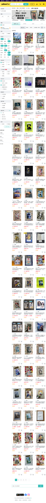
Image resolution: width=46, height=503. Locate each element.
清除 (9, 110)
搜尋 (41, 486)
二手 (42, 23)
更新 (30, 498)
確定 (8, 19)
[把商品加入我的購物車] (21, 52)
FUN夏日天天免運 (36, 20)
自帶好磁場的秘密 (15, 20)
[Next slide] (21, 38)
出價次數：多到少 (37, 27)
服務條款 (16, 500)
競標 (33, 23)
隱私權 (20, 500)
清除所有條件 (7, 126)
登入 (32, 4)
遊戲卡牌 (22, 20)
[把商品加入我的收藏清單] (19, 52)
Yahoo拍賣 (5, 4)
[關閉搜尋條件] (16, 4)
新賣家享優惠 (42, 20)
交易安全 (29, 500)
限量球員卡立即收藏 (29, 20)
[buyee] (5, 28)
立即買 (24, 23)
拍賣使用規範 (25, 500)
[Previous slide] (12, 38)
